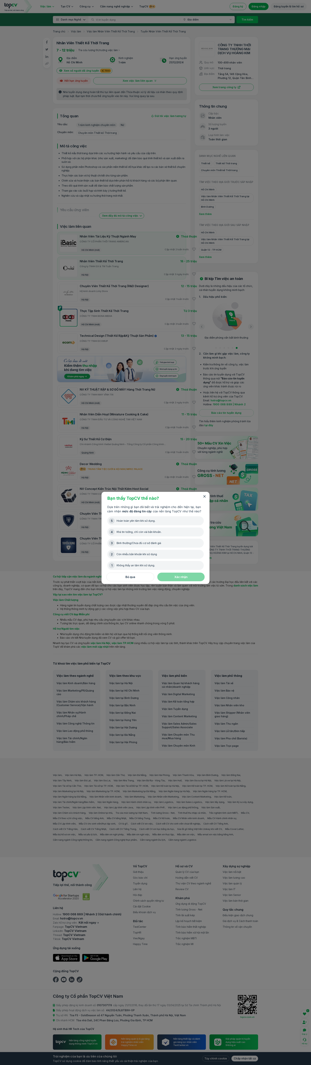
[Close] (204, 496)
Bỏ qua (130, 577)
